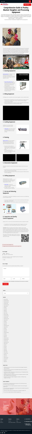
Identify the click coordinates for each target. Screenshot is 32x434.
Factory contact (18, 422)
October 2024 (6, 317)
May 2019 (5, 354)
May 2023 (5, 331)
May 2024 (5, 324)
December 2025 (6, 300)
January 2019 (6, 358)
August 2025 (6, 306)
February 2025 (6, 314)
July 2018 (5, 360)
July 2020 (5, 347)
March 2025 (5, 313)
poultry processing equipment (10, 246)
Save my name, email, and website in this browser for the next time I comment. (16, 281)
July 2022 (5, 333)
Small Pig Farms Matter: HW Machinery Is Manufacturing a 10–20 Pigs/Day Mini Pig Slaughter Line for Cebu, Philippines (16, 372)
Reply (4, 259)
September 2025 (6, 304)
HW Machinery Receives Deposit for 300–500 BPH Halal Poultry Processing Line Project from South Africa (15, 370)
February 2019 (6, 357)
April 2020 (5, 350)
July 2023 (5, 328)
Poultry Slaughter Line (9, 244)
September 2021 (6, 342)
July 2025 (5, 307)
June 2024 (5, 322)
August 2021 (6, 343)
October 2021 (6, 340)
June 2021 (5, 346)
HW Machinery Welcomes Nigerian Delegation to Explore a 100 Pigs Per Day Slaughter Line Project (15, 377)
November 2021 (6, 339)
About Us (1, 422)
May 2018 (5, 361)
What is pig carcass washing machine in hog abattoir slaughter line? (17, 390)
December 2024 (6, 315)
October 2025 (6, 303)
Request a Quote (26, 4)
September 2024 (6, 318)
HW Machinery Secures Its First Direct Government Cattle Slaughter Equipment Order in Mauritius (15, 368)
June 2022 (5, 335)
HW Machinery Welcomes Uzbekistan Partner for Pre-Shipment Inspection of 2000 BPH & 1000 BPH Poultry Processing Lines (16, 375)
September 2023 (6, 325)
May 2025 (5, 310)
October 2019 (6, 353)
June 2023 (5, 329)
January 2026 (6, 299)
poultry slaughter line (18, 246)
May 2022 (5, 336)
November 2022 (6, 332)
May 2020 (5, 349)
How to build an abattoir (12, 422)
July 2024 (5, 321)
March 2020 (5, 351)
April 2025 (5, 311)
